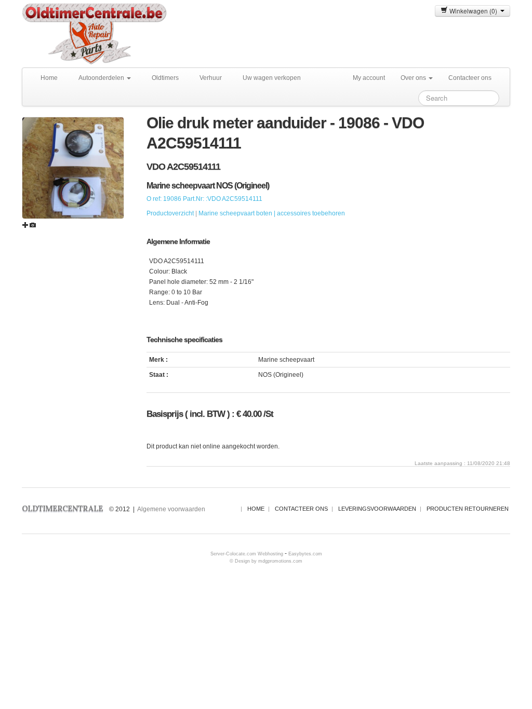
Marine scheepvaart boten (235, 213)
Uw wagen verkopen (272, 77)
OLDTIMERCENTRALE (62, 508)
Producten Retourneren (468, 509)
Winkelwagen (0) (474, 10)
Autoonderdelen (102, 77)
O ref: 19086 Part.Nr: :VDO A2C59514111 (204, 198)
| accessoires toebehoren (309, 213)
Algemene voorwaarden (171, 509)
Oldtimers (165, 77)
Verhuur (211, 77)
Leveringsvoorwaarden (377, 509)
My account (369, 77)
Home (49, 77)
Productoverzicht (170, 213)
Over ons (414, 77)
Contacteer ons (469, 77)
